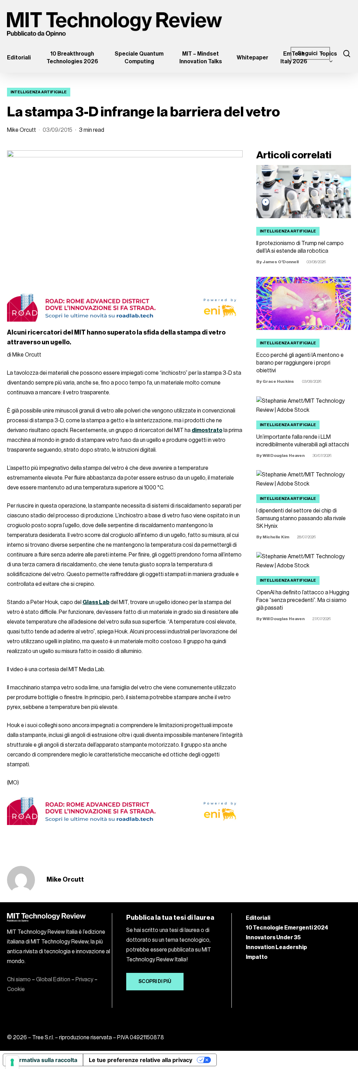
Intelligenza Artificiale (38, 92)
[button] (155, 981)
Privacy (84, 979)
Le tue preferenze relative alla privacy (140, 1059)
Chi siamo (19, 979)
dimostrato (207, 430)
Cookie (16, 989)
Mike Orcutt (21, 130)
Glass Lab (96, 602)
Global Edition (53, 979)
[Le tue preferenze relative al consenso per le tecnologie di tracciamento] (12, 1062)
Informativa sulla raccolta (43, 1059)
